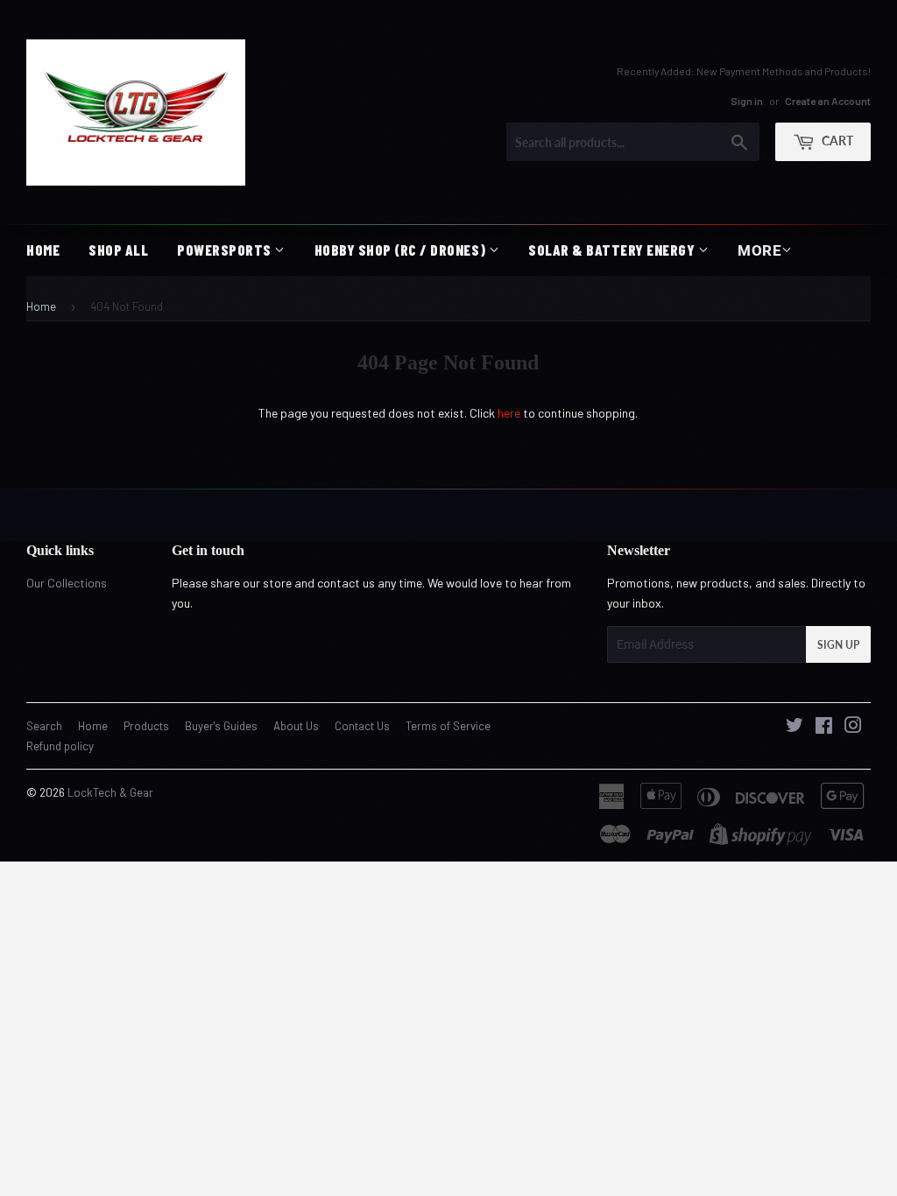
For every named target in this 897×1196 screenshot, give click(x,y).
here (509, 412)
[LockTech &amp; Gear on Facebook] (824, 727)
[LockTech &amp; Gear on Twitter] (794, 727)
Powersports (225, 249)
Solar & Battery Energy (613, 249)
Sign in (747, 101)
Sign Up (838, 644)
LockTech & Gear (110, 792)
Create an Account (828, 101)
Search (44, 726)
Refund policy (60, 746)
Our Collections (66, 582)
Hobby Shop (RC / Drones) (401, 249)
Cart (836, 140)
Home (43, 249)
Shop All (118, 249)
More (759, 250)
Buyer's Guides (221, 726)
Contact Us (362, 726)
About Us (296, 726)
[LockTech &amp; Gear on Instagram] (853, 727)
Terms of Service (448, 726)
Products (146, 726)
